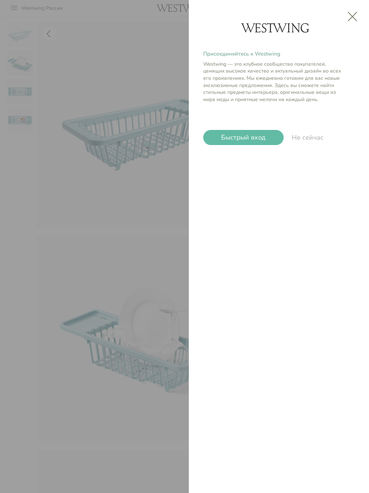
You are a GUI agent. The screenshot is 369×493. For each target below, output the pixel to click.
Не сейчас (308, 137)
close (352, 16)
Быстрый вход (243, 137)
